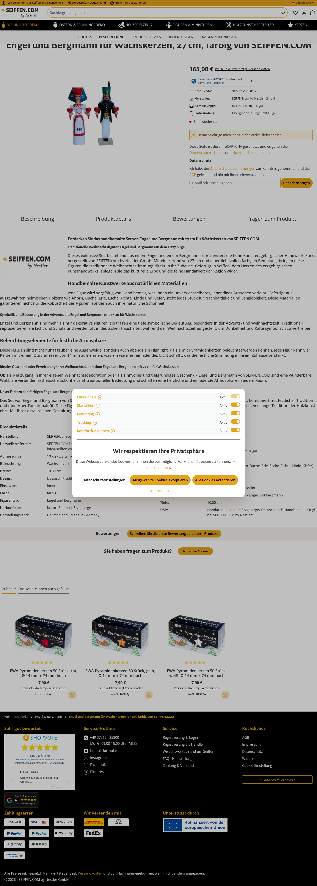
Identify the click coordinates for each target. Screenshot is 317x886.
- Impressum (158, 490)
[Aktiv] (235, 396)
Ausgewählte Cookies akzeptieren (160, 480)
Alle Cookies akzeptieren (215, 480)
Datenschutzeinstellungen (104, 480)
